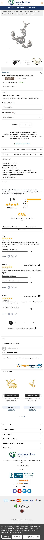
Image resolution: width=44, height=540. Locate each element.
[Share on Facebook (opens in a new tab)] (9, 256)
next (41, 396)
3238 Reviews (14, 208)
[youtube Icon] (19, 491)
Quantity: (15, 124)
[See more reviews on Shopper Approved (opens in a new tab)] (16, 256)
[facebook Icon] (15, 491)
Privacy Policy (17, 532)
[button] (22, 516)
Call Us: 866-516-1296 (22, 466)
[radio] (32, 199)
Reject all (17, 537)
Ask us (21, 82)
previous (3, 396)
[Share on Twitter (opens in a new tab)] (12, 256)
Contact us (22, 469)
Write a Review (22, 230)
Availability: (5, 134)
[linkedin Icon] (29, 491)
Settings (6, 537)
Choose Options (11, 395)
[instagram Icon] (24, 491)
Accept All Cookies (32, 537)
